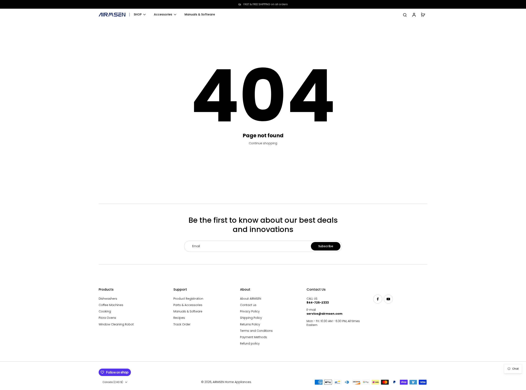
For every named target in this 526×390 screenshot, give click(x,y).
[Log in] (413, 14)
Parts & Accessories (187, 305)
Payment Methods (253, 337)
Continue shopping (263, 143)
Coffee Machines (111, 305)
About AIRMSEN (250, 299)
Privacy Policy (250, 311)
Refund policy (250, 344)
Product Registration (188, 299)
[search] (404, 14)
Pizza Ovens (107, 318)
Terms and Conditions (256, 331)
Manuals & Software (187, 311)
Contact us (248, 305)
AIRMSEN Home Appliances (232, 382)
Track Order (181, 324)
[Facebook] (377, 299)
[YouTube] (388, 299)
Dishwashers (108, 299)
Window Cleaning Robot (116, 324)
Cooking (105, 311)
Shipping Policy (251, 318)
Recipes (179, 318)
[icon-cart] (422, 14)
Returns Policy (250, 324)
